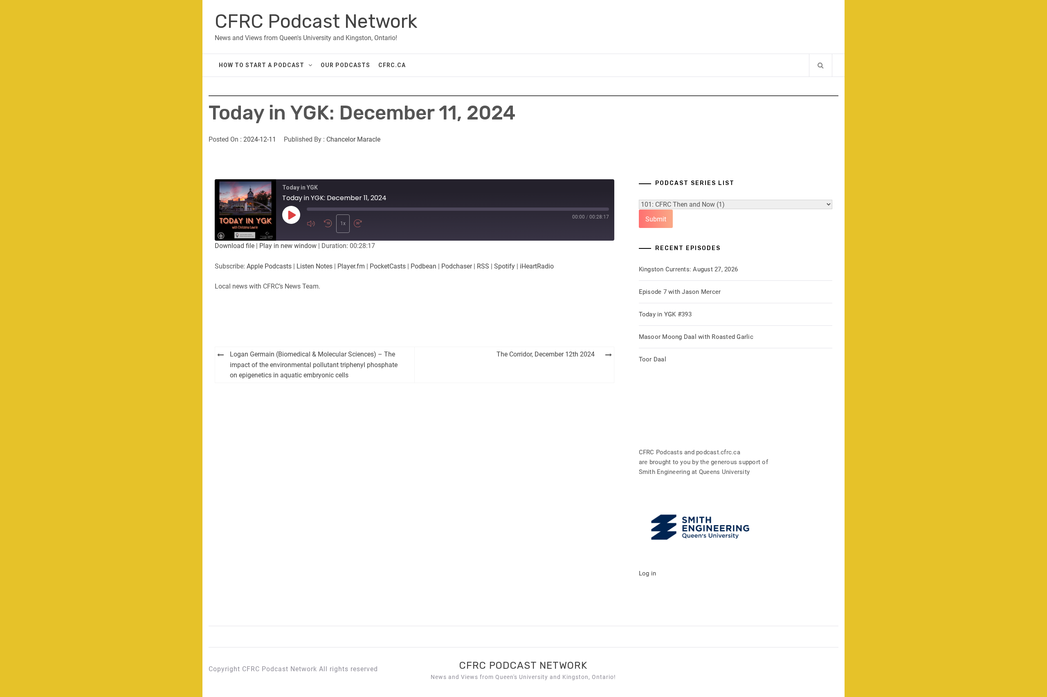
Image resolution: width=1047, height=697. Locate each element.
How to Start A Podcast (261, 65)
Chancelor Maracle (353, 139)
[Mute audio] (313, 223)
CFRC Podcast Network (316, 21)
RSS (483, 266)
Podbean (423, 266)
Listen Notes (315, 266)
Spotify (504, 266)
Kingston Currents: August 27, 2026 (688, 269)
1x (343, 223)
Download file (234, 246)
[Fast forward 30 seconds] (360, 223)
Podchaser (456, 266)
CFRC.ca (392, 65)
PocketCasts (388, 266)
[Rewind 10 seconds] (328, 223)
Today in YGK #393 (665, 314)
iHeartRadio (537, 266)
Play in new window (288, 246)
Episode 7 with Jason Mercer (680, 291)
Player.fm (351, 266)
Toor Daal (652, 359)
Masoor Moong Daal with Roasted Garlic (696, 337)
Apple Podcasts (269, 266)
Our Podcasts (345, 65)
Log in (647, 573)
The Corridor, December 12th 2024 (546, 354)
